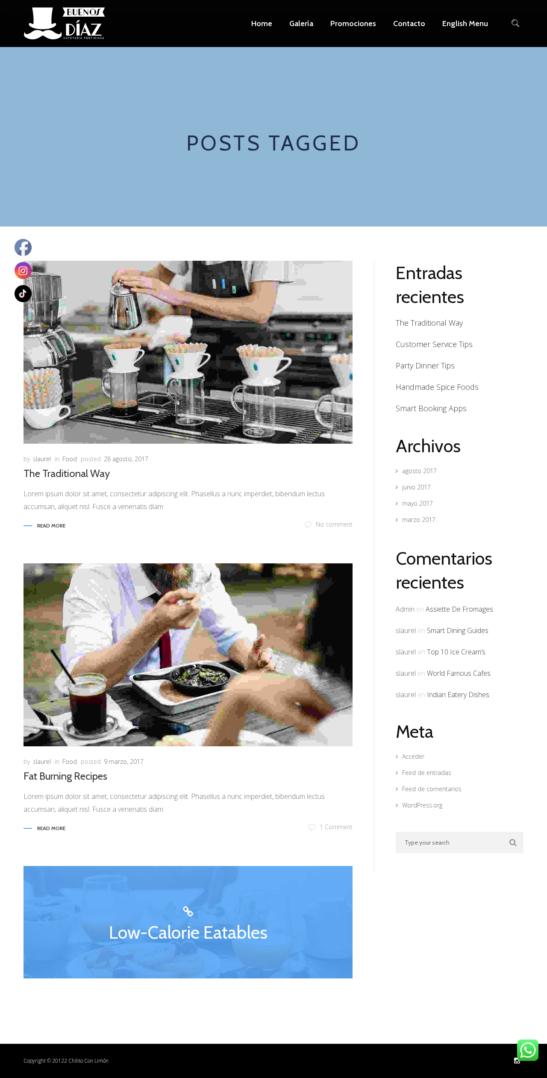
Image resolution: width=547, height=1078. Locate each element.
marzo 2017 (418, 519)
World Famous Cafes (459, 673)
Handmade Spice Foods (437, 387)
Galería (301, 23)
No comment (334, 524)
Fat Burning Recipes (65, 776)
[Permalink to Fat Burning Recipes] (188, 654)
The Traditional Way (67, 473)
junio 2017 (416, 487)
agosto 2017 (419, 471)
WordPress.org (422, 805)
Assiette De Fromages (459, 609)
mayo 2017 (417, 503)
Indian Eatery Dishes (458, 694)
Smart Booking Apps (431, 408)
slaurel (42, 459)
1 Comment (336, 827)
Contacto (409, 23)
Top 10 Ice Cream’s (456, 652)
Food (69, 459)
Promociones (353, 23)
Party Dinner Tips (425, 365)
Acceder (413, 756)
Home (261, 23)
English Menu (465, 23)
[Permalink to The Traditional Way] (188, 352)
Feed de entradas (426, 773)
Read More (51, 525)
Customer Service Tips (434, 344)
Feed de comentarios (432, 789)
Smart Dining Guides (457, 630)
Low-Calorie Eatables (188, 932)
